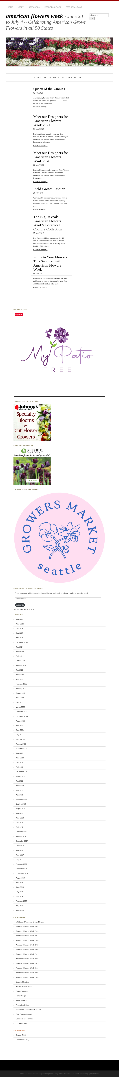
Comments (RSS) (22, 1040)
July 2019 (19, 781)
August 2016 (20, 878)
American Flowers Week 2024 (27, 968)
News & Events (21, 1000)
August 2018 (20, 809)
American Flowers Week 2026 (27, 977)
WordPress (63, 1074)
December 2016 (22, 869)
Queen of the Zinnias (49, 89)
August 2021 (20, 721)
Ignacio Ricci (94, 1074)
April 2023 (19, 679)
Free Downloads (74, 7)
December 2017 (22, 841)
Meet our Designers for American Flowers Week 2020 (50, 157)
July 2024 (19, 647)
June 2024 (20, 651)
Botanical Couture (22, 982)
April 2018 (19, 827)
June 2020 (20, 758)
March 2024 (20, 661)
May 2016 (19, 892)
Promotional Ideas (22, 1005)
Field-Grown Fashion (49, 189)
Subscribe (20, 605)
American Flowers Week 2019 (27, 945)
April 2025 (19, 638)
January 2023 (21, 688)
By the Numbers (22, 991)
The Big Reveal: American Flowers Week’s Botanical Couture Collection (47, 223)
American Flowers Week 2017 (27, 936)
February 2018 (21, 832)
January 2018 (21, 836)
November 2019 (22, 772)
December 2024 (22, 642)
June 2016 (20, 887)
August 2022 (20, 693)
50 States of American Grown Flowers (30, 922)
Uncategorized (21, 1023)
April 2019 (19, 795)
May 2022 (19, 702)
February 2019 (21, 799)
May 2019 (19, 790)
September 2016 (22, 873)
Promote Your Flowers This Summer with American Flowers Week (50, 263)
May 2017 (19, 859)
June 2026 (20, 624)
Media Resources (52, 7)
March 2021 (20, 739)
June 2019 (20, 786)
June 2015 (20, 910)
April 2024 (19, 656)
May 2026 (19, 628)
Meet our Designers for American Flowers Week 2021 (50, 121)
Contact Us (34, 7)
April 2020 (19, 767)
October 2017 (21, 846)
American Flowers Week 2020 (27, 949)
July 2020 (19, 753)
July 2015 (19, 906)
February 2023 (21, 684)
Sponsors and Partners (24, 1019)
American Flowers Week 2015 (27, 926)
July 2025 (19, 633)
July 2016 (19, 882)
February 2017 (21, 864)
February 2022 (21, 712)
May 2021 (19, 735)
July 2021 (19, 725)
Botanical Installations (24, 986)
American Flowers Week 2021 (27, 954)
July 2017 (19, 850)
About (21, 7)
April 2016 (19, 896)
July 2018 (19, 813)
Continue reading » (40, 107)
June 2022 (20, 698)
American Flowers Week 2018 (27, 940)
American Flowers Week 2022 (27, 959)
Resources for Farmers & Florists (28, 1009)
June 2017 (20, 855)
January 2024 (21, 665)
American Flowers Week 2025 (27, 973)
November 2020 (22, 748)
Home (10, 7)
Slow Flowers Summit (24, 1014)
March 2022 (20, 707)
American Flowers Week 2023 (27, 963)
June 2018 (20, 818)
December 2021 (22, 716)
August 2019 (20, 776)
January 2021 (21, 744)
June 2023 (20, 675)
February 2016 (21, 901)
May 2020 (19, 762)
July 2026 (19, 619)
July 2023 (19, 670)
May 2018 (19, 822)
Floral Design (21, 996)
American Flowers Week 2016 (27, 931)
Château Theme (79, 1074)
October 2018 (21, 804)
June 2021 (20, 730)
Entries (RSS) (21, 1035)
